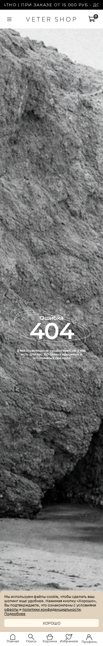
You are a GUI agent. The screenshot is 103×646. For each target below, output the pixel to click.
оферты (11, 609)
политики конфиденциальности (51, 609)
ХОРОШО (51, 623)
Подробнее (14, 614)
